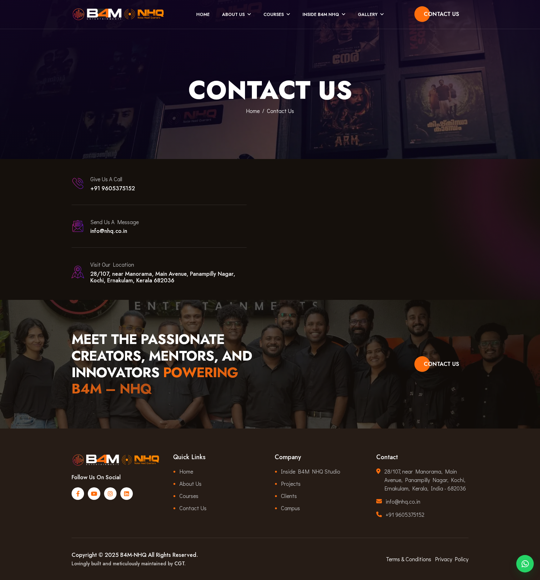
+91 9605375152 (112, 188)
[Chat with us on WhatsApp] (525, 562)
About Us (233, 14)
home (253, 111)
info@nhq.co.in (108, 231)
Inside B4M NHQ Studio (310, 471)
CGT (179, 563)
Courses (273, 14)
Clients (289, 496)
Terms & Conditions (408, 559)
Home (203, 14)
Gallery (368, 14)
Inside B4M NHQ (320, 14)
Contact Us (441, 14)
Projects (291, 483)
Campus (290, 508)
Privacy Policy (451, 559)
